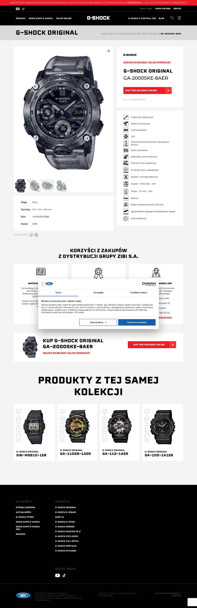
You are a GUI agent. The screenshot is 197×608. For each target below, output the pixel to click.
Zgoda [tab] (58, 292)
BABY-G (59, 517)
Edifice (177, 8)
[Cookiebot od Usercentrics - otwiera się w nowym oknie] (144, 284)
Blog (161, 18)
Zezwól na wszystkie (136, 322)
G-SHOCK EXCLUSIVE (66, 536)
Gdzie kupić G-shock (41, 18)
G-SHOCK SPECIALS (66, 545)
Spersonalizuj (96, 322)
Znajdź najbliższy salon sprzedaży (147, 62)
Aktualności (23, 512)
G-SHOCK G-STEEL (65, 521)
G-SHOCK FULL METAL (67, 541)
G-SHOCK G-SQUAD (65, 512)
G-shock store (25, 517)
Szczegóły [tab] (98, 292)
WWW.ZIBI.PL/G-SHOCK (113, 33)
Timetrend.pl (134, 2)
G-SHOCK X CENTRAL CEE (142, 18)
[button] (108, 51)
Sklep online (64, 18)
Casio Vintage (162, 8)
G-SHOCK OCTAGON (65, 550)
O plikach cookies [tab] (138, 292)
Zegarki (20, 18)
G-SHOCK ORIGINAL (149, 33)
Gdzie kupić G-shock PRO (28, 528)
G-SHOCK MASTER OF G (68, 531)
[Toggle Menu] (179, 18)
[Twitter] (36, 235)
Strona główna (25, 507)
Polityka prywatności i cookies (168, 594)
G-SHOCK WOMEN (65, 526)
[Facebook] (31, 235)
